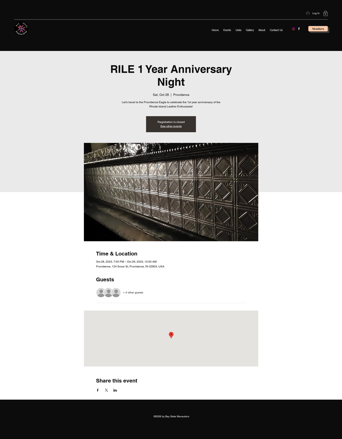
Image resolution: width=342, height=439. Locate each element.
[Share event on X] (106, 390)
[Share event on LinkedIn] (115, 390)
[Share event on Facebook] (97, 390)
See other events (171, 126)
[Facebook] (299, 28)
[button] (325, 13)
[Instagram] (293, 28)
